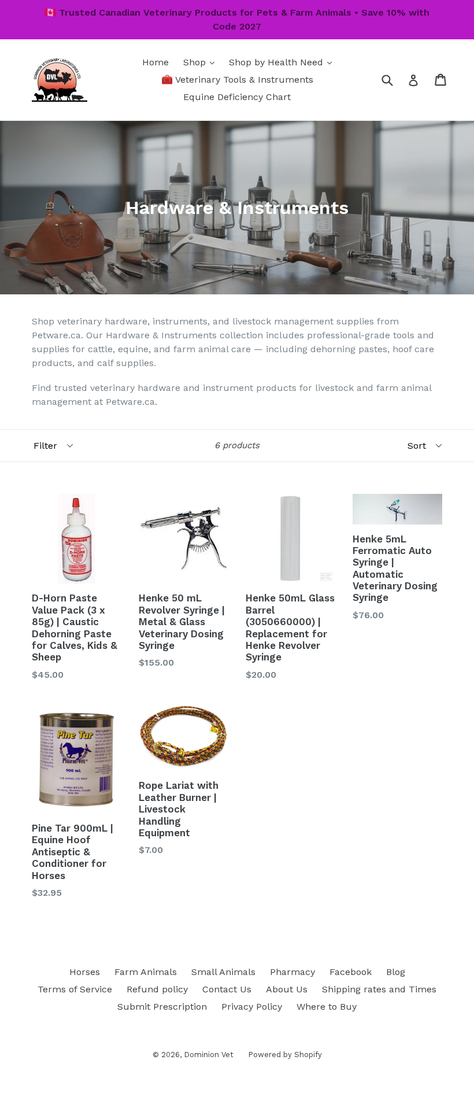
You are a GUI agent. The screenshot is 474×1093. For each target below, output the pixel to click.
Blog (395, 971)
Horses (84, 971)
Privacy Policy (251, 1006)
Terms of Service (75, 989)
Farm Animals (145, 971)
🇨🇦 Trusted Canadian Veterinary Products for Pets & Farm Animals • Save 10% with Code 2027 (237, 19)
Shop (201, 62)
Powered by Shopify (285, 1054)
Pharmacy (292, 971)
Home (155, 62)
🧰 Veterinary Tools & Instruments (237, 79)
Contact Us (226, 989)
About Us (287, 989)
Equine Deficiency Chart (237, 96)
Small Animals (223, 971)
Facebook (350, 971)
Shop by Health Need (283, 62)
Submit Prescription (162, 1006)
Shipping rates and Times (379, 989)
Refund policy (157, 989)
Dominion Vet (209, 1054)
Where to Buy (327, 1006)
